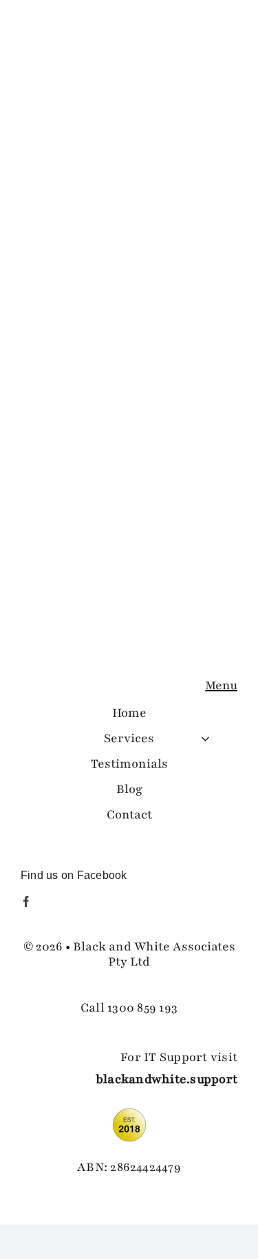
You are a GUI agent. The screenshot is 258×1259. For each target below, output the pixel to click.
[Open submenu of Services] (205, 738)
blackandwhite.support (166, 1079)
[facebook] (26, 901)
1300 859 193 (142, 1007)
